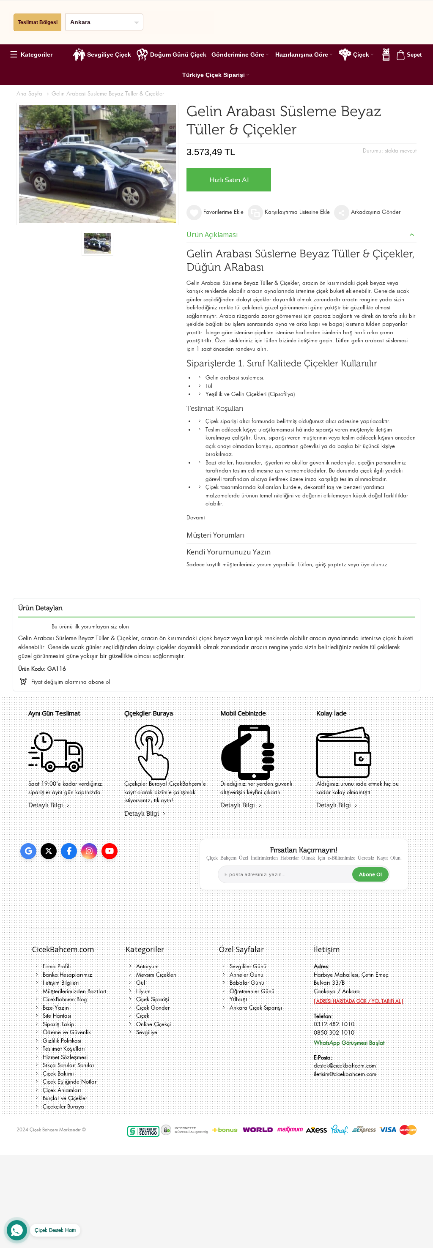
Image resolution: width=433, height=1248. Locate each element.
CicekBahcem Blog (65, 999)
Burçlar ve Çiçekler (65, 1098)
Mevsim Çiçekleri (156, 974)
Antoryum (147, 966)
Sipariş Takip (58, 1024)
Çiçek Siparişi (152, 999)
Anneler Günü (246, 974)
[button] (34, 54)
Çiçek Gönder (153, 1007)
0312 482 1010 (334, 1024)
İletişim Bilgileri (61, 982)
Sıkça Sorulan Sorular (68, 1065)
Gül (140, 982)
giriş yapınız (330, 564)
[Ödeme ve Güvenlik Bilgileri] (247, 774)
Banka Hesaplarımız (67, 974)
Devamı (195, 517)
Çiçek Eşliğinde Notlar (69, 1081)
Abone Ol (370, 874)
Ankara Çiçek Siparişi (256, 1007)
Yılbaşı (238, 999)
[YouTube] (109, 851)
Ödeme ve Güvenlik (67, 1032)
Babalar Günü (247, 982)
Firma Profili (57, 966)
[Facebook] (69, 851)
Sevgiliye (146, 1032)
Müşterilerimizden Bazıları (75, 991)
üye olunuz (374, 564)
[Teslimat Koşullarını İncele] (55, 774)
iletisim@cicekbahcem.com (345, 1074)
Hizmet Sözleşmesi (65, 1057)
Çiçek (142, 1015)
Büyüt (97, 164)
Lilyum (143, 991)
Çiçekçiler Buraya (63, 1106)
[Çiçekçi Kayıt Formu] (151, 774)
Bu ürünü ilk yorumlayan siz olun (90, 626)
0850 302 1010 (334, 1032)
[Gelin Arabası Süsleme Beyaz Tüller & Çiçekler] (97, 243)
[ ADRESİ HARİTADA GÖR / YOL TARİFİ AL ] (358, 1001)
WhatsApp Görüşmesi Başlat (349, 1042)
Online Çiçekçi (153, 1024)
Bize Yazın (56, 1007)
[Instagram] (89, 851)
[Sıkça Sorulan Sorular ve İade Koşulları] (343, 774)
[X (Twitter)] (49, 851)
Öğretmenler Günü (252, 991)
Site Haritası (57, 1015)
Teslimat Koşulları (64, 1048)
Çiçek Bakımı (58, 1073)
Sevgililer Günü (248, 966)
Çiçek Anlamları (62, 1090)
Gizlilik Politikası (62, 1040)
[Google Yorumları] (28, 851)
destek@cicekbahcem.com (345, 1065)
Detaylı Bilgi (45, 805)
